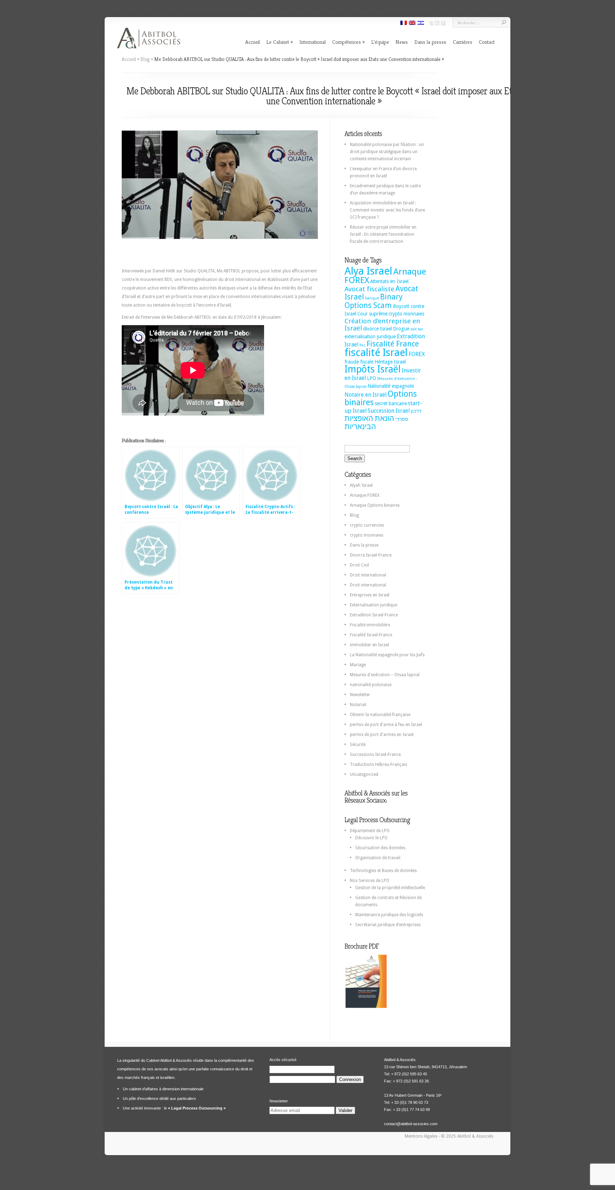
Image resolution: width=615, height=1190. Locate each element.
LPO (371, 378)
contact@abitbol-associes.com (410, 1124)
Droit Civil (359, 565)
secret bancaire (391, 403)
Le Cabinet (277, 41)
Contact (487, 41)
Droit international (368, 575)
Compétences (346, 41)
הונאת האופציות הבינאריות (369, 422)
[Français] (403, 23)
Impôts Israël (373, 369)
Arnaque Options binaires (375, 505)
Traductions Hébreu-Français (378, 764)
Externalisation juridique (373, 604)
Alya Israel (368, 271)
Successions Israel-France (375, 754)
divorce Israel (377, 329)
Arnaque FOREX (365, 495)
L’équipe (380, 41)
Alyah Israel (361, 485)
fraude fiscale (359, 362)
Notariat (358, 704)
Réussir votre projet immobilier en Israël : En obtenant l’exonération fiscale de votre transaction (383, 234)
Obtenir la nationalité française (380, 714)
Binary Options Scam (374, 301)
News (401, 41)
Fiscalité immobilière (370, 624)
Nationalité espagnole (391, 386)
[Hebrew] (420, 23)
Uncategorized (364, 774)
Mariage (358, 664)
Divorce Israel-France (370, 555)
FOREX (417, 354)
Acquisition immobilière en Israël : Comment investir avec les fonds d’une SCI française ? (387, 210)
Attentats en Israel (389, 281)
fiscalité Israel (376, 352)
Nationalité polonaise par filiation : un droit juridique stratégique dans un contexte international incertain (387, 151)
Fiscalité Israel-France (371, 634)
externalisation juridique (370, 336)
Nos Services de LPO (369, 880)
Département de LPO (370, 830)
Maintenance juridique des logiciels (389, 914)
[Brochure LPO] (366, 1006)
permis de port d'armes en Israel (382, 734)
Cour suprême (372, 314)
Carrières (462, 41)
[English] (412, 23)
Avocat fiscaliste (369, 289)
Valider (345, 1110)
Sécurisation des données (380, 847)
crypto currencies (367, 525)
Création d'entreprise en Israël (382, 324)
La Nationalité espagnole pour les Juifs (387, 654)
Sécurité (358, 744)
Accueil (252, 41)
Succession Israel (389, 410)
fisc (362, 345)
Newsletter (360, 694)
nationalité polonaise (370, 684)
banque (372, 298)
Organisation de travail (377, 857)
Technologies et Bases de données (383, 870)
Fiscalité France (393, 344)
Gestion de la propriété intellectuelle (390, 887)
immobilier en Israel (369, 644)
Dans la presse (430, 41)
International (312, 41)
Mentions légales (421, 1136)
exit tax (416, 329)
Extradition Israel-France (374, 614)
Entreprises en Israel (369, 595)
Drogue (401, 329)
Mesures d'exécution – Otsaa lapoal (385, 674)
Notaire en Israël (366, 394)
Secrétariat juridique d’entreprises (388, 924)
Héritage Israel (390, 362)
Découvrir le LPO (371, 837)
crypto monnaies (406, 314)
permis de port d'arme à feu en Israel (386, 724)
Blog (145, 59)
